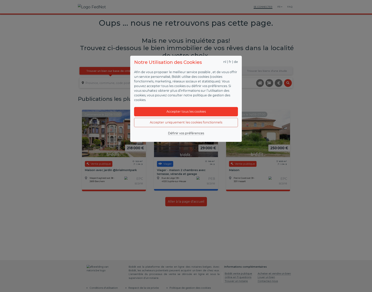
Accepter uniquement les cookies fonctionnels (186, 122)
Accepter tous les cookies (186, 111)
